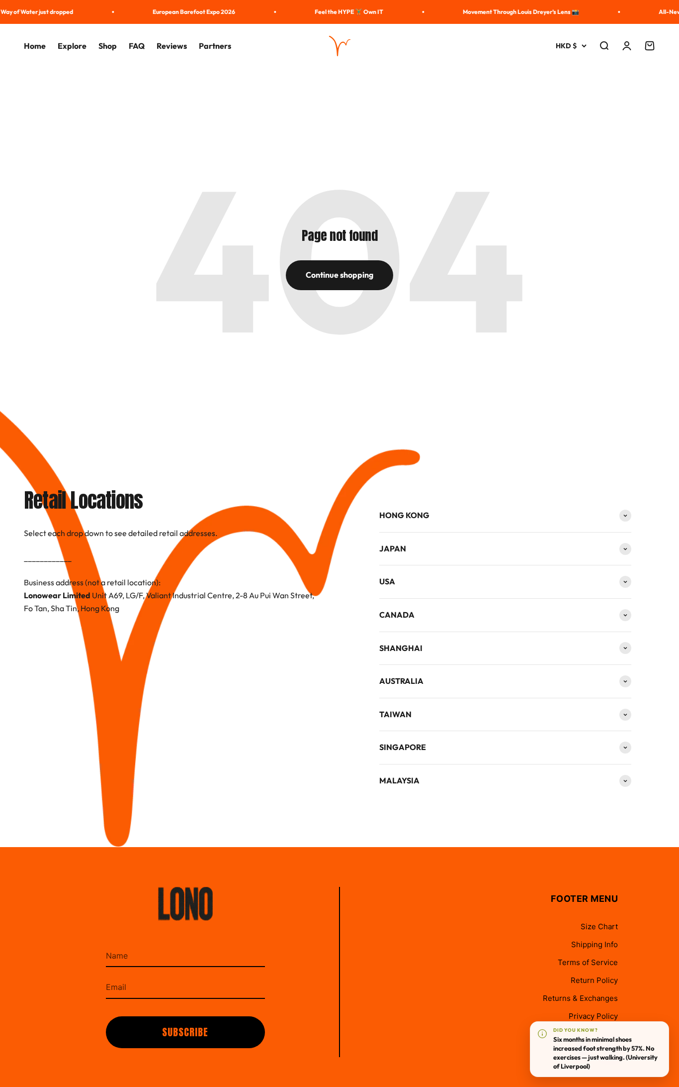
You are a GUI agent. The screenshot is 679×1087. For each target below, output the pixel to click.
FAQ (137, 46)
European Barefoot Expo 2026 (186, 11)
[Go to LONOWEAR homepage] (185, 916)
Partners (215, 46)
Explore (72, 46)
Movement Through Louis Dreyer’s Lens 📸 (513, 11)
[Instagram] (610, 1049)
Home (35, 46)
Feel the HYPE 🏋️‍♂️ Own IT (341, 11)
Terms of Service (588, 962)
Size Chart (599, 926)
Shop (107, 46)
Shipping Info (594, 944)
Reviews (172, 46)
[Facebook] (585, 1049)
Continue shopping (339, 275)
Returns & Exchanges (580, 998)
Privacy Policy (593, 1016)
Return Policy (594, 980)
